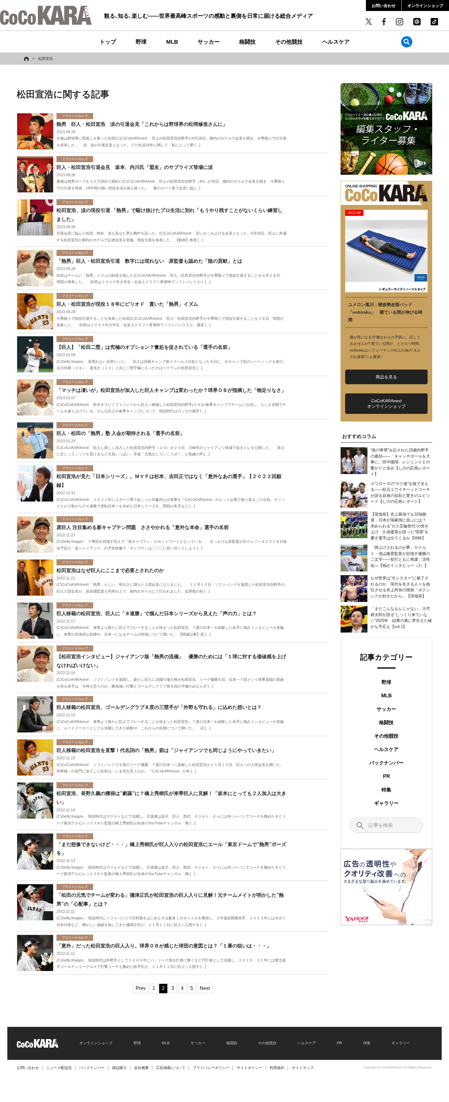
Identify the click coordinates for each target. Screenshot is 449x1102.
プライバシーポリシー (211, 1068)
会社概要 (141, 1068)
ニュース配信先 (59, 1068)
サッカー (209, 42)
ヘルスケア (336, 42)
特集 (386, 789)
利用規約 (277, 1068)
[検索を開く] (406, 41)
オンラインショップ (425, 5)
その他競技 (289, 42)
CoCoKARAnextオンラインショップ (386, 403)
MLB (172, 42)
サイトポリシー (249, 1068)
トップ (108, 42)
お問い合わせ (384, 5)
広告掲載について (170, 1068)
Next (205, 988)
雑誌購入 (119, 1068)
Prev (141, 988)
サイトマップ (303, 1068)
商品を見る (386, 376)
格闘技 (247, 42)
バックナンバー (386, 762)
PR (386, 776)
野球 (141, 42)
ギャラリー (386, 803)
